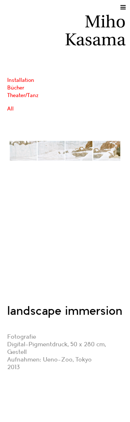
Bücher (15, 87)
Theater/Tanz (23, 95)
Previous (19, 181)
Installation (20, 80)
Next (110, 181)
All (10, 108)
